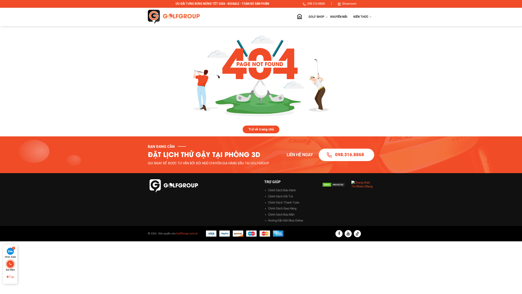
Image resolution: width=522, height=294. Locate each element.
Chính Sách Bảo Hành (282, 190)
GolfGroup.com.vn (187, 233)
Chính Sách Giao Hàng (282, 208)
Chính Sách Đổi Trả (280, 196)
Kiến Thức (361, 16)
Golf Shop (316, 16)
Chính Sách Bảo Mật (281, 214)
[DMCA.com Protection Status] (333, 184)
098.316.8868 (349, 154)
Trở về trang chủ (261, 129)
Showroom (349, 3)
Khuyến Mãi (338, 16)
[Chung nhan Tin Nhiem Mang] (362, 184)
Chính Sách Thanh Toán (283, 202)
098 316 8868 (316, 3)
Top (11, 276)
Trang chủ (299, 17)
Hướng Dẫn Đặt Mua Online (285, 220)
